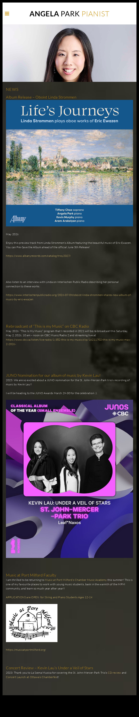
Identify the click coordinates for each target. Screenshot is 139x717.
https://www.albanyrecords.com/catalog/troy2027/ (38, 255)
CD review (114, 672)
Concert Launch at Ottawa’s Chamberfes (31, 677)
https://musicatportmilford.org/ (26, 649)
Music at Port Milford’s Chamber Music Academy (76, 580)
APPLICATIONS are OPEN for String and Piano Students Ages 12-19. (49, 597)
